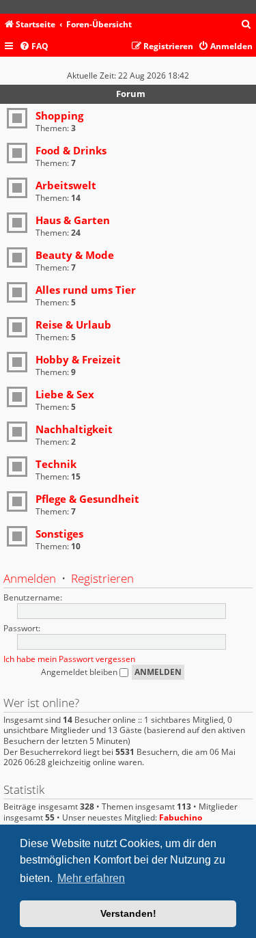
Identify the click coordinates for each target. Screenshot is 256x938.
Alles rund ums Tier (85, 289)
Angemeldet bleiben (80, 672)
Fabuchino (180, 817)
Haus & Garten (72, 220)
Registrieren (102, 578)
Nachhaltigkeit (74, 429)
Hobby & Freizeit (78, 359)
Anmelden (29, 578)
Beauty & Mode (74, 255)
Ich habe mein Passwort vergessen (69, 659)
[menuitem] (246, 25)
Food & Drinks (70, 150)
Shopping (59, 115)
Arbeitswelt (65, 185)
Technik (55, 464)
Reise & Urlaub (73, 324)
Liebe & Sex (64, 394)
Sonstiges (59, 533)
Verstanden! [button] (128, 913)
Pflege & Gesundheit (87, 499)
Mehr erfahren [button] (91, 878)
